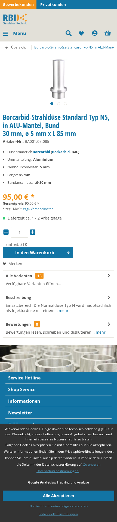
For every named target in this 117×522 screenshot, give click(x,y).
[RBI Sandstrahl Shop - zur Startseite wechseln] (16, 18)
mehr (63, 310)
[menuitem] (14, 33)
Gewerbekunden (18, 4)
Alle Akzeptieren (58, 495)
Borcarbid (41, 151)
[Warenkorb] (108, 33)
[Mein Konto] (95, 33)
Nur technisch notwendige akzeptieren (58, 506)
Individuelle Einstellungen (58, 514)
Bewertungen (18, 324)
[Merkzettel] (81, 33)
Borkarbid (61, 151)
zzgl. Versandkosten (38, 209)
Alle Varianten (24, 275)
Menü (19, 33)
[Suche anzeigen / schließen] (68, 33)
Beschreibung (18, 297)
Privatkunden (53, 4)
